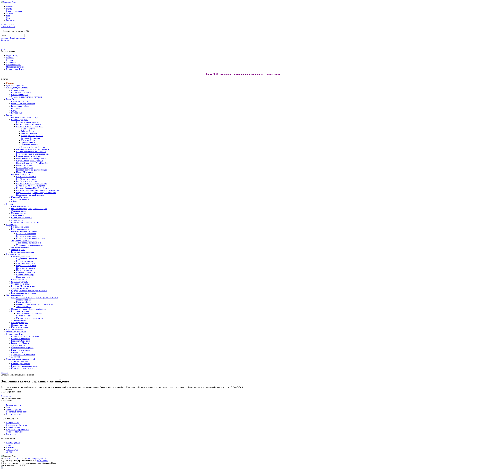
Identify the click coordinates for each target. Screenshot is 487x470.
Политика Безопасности (16, 412)
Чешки (14, 202)
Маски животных (23, 300)
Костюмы (10, 58)
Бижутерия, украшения (16, 332)
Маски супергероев (19, 323)
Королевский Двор (24, 167)
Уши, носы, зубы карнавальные (30, 245)
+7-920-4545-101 (12, 458)
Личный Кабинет (13, 427)
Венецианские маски (20, 311)
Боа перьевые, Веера (20, 227)
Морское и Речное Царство (33, 147)
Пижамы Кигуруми (19, 197)
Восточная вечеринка (20, 338)
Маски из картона (19, 325)
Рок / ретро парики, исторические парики (29, 209)
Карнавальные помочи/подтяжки (30, 238)
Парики (9, 60)
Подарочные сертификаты (17, 429)
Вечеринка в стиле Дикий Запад (25, 336)
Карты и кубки (17, 113)
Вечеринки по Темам (15, 69)
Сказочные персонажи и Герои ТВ (31, 152)
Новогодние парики (20, 206)
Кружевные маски (24, 316)
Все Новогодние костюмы (27, 181)
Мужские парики (18, 213)
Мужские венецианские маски (29, 318)
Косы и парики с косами (21, 218)
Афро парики (17, 220)
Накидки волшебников (21, 92)
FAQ (8, 18)
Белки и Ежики (28, 129)
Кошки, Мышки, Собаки (32, 136)
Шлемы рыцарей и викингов (23, 293)
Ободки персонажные (20, 284)
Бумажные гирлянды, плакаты (24, 366)
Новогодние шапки (24, 277)
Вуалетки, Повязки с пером (23, 286)
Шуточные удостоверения (22, 252)
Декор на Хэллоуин (19, 361)
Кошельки (15, 108)
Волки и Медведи (29, 133)
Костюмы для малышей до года (24, 117)
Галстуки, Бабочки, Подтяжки (24, 231)
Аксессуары (11, 62)
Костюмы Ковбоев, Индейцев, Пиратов (33, 188)
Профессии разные (24, 165)
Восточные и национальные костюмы (32, 154)
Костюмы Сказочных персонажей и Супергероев (37, 190)
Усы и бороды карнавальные (28, 243)
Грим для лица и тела (15, 85)
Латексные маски (18, 320)
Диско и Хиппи (18, 345)
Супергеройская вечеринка (23, 354)
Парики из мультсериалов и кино (25, 222)
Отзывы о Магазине (14, 432)
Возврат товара (12, 423)
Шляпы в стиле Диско (25, 272)
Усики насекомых (23, 307)
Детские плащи (17, 90)
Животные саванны (29, 145)
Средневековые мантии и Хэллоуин (26, 97)
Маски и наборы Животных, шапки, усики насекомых (34, 297)
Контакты (10, 20)
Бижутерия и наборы (20, 106)
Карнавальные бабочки (26, 234)
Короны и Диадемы (19, 281)
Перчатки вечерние (14, 329)
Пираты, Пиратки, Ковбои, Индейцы (32, 163)
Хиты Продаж (12, 449)
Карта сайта (11, 434)
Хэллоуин (15, 357)
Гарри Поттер (12, 55)
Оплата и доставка (14, 11)
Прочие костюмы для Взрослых (30, 195)
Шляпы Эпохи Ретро (25, 275)
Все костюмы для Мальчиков (28, 124)
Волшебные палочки (20, 101)
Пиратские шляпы (24, 270)
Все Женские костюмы (26, 177)
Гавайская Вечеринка (20, 341)
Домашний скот (28, 142)
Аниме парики (17, 215)
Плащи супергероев (19, 94)
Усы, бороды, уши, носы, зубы (24, 240)
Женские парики (18, 211)
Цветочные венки (19, 279)
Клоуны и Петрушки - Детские (29, 161)
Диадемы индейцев (19, 288)
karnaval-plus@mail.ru (37, 458)
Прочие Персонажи (24, 172)
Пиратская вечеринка (20, 350)
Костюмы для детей (19, 120)
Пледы (14, 110)
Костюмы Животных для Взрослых (31, 183)
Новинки (10, 83)
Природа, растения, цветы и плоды (31, 170)
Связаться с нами (13, 414)
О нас (8, 407)
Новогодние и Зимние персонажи (31, 158)
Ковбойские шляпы (24, 261)
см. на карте (42, 461)
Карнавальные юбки (20, 199)
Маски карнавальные (15, 67)
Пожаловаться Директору (17, 425)
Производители (13, 443)
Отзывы (9, 13)
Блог (8, 15)
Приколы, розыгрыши (20, 364)
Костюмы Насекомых (30, 138)
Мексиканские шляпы (25, 263)
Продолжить (6, 396)
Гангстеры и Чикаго (20, 343)
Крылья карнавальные (20, 229)
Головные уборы (13, 64)
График (9, 9)
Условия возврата (13, 405)
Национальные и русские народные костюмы (36, 193)
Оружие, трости (18, 250)
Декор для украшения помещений (20, 359)
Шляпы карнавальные (20, 256)
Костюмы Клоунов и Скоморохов (30, 186)
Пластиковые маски (19, 327)
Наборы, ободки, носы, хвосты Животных (34, 304)
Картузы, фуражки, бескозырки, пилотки (29, 291)
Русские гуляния (18, 352)
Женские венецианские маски (29, 313)
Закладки (10, 452)
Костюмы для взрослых (21, 174)
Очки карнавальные (20, 247)
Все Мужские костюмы (26, 179)
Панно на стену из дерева (22, 368)
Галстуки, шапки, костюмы (23, 104)
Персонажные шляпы (25, 268)
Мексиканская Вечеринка (22, 348)
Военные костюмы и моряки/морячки (32, 149)
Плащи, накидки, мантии (17, 88)
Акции (9, 445)
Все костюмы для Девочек (27, 122)
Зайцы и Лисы (27, 131)
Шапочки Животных (25, 302)
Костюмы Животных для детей (29, 126)
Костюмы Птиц (28, 140)
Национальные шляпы (26, 266)
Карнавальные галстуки (26, 236)
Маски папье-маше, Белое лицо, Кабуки (28, 309)
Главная (9, 6)
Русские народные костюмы (28, 156)
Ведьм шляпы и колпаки (26, 259)
